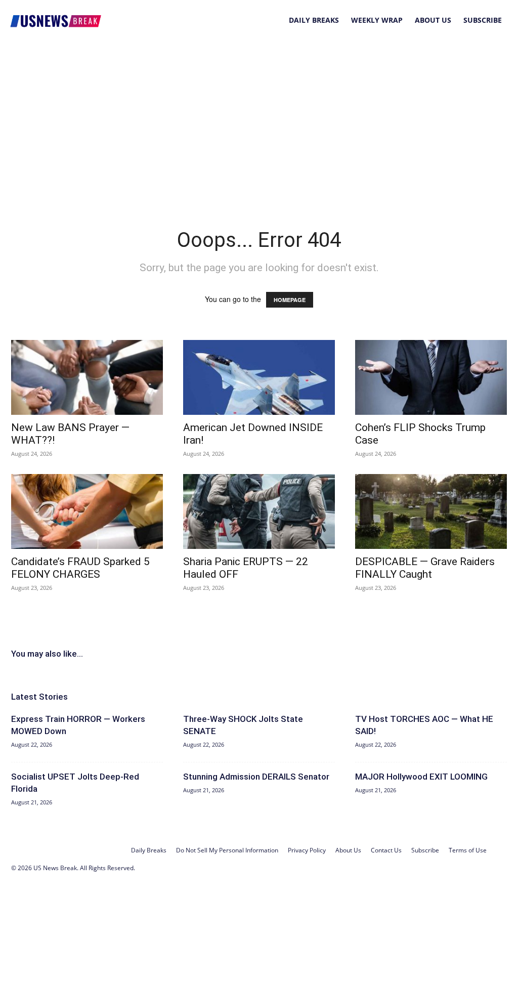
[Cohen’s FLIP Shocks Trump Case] (431, 377)
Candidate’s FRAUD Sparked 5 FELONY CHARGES (80, 567)
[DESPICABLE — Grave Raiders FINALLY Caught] (431, 511)
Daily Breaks (314, 20)
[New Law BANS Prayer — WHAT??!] (87, 377)
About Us (433, 20)
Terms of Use (468, 850)
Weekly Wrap (377, 20)
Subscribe (482, 20)
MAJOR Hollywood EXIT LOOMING (421, 776)
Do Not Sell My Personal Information (227, 850)
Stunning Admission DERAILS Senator (256, 776)
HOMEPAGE (290, 300)
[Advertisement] (259, 116)
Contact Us (386, 850)
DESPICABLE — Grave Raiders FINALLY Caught (425, 567)
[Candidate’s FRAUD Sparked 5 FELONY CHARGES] (87, 511)
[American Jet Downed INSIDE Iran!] (259, 377)
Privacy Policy (307, 850)
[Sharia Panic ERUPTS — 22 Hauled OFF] (259, 511)
